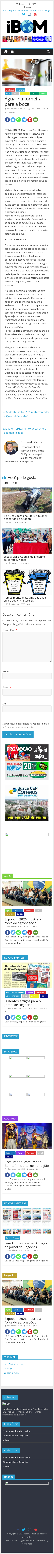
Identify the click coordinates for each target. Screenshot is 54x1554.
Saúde (43, 93)
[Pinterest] (29, 119)
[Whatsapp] (18, 119)
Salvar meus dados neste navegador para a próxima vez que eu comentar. (25, 725)
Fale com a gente (10, 1373)
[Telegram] (24, 119)
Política (34, 93)
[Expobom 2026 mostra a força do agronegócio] (27, 882)
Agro (8, 910)
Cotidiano (18, 910)
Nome (6, 671)
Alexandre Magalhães (15, 992)
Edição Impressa (13, 996)
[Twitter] (13, 119)
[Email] (35, 119)
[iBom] (5, 52)
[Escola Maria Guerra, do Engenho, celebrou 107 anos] (27, 530)
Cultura (30, 992)
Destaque (10, 90)
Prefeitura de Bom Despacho (16, 1431)
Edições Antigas (12, 1238)
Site (4, 703)
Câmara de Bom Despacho (15, 1435)
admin (29, 926)
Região (20, 914)
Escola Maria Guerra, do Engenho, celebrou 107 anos (25, 558)
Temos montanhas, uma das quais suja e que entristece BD (25, 599)
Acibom (6, 1440)
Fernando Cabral (38, 109)
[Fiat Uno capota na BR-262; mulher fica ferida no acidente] (27, 489)
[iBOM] (6, 1403)
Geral (16, 93)
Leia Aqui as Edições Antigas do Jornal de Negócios (26, 1245)
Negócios (10, 914)
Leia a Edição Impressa (13, 1364)
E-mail (6, 687)
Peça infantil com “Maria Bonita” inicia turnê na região (27, 1164)
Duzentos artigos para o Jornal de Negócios (23, 1003)
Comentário (9, 630)
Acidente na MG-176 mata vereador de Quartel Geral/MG (25, 414)
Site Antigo (7, 1368)
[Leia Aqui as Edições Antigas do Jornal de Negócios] (27, 1209)
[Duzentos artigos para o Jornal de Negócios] (27, 964)
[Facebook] (7, 119)
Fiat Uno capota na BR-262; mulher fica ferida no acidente (25, 517)
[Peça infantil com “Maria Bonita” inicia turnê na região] (27, 1124)
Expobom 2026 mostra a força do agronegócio (23, 921)
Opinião (24, 93)
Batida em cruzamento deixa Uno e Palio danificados (24, 430)
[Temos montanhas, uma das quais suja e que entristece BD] (27, 570)
